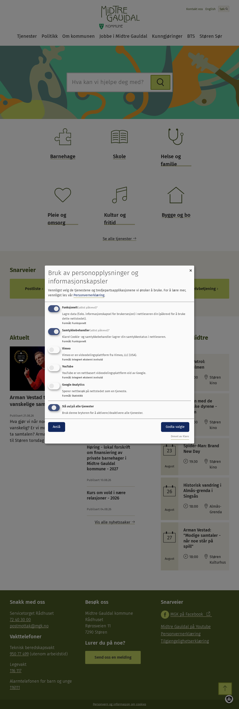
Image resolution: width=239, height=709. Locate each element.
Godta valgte (175, 427)
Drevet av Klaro (180, 436)
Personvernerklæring (89, 295)
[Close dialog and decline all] (190, 268)
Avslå (56, 427)
